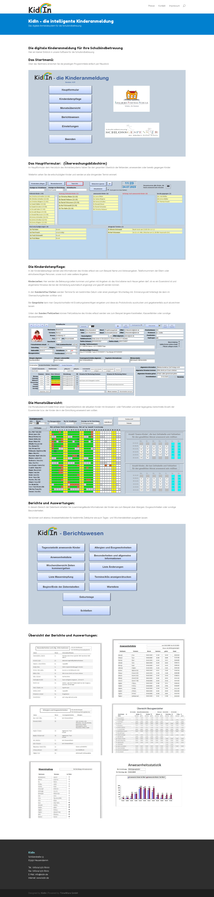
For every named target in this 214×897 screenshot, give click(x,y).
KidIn (43, 893)
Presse (151, 6)
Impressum (174, 6)
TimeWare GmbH (69, 893)
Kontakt (161, 6)
